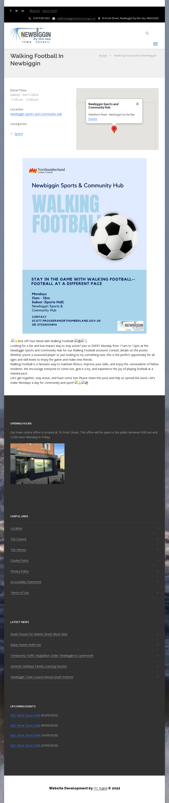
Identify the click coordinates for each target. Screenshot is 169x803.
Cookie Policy (19, 560)
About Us (35, 10)
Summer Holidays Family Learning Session (39, 666)
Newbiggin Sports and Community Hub (36, 114)
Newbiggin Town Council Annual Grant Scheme (42, 677)
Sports (18, 134)
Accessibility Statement (26, 582)
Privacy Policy (20, 571)
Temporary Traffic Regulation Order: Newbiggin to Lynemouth (52, 655)
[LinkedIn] (24, 10)
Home (103, 55)
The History (18, 550)
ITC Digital (100, 788)
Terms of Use (20, 593)
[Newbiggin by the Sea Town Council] (30, 35)
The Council (18, 539)
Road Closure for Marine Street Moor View (39, 634)
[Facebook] (11, 10)
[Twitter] (17, 10)
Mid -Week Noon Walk (25, 715)
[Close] (137, 104)
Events (92, 119)
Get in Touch (49, 10)
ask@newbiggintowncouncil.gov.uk (76, 18)
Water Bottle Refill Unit (26, 645)
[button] (114, 129)
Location (16, 528)
